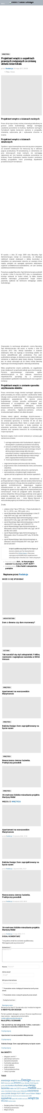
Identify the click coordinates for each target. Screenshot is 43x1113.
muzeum (18, 1091)
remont (28, 1093)
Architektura (9, 618)
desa (19, 1081)
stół (30, 1096)
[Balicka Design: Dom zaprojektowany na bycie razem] (21, 707)
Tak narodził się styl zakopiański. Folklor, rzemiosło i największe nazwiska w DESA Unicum (21, 656)
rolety (2, 1096)
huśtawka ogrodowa (11, 1063)
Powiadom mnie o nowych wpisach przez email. (20, 995)
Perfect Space (23, 553)
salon (5, 1096)
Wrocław (4, 1101)
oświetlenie (33, 1090)
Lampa (25, 1085)
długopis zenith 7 (10, 1056)
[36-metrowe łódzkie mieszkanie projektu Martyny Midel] (21, 776)
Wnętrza (6, 687)
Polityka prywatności (11, 1108)
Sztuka (6, 650)
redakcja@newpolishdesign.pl (11, 1018)
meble (32, 1088)
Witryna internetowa (9, 980)
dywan (23, 1083)
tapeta (13, 1098)
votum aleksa (9, 1065)
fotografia (35, 1083)
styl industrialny (14, 1096)
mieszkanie (8, 1091)
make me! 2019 (15, 1088)
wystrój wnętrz (12, 1101)
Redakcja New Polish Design (14, 1105)
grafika (3, 1085)
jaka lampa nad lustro (11, 1059)
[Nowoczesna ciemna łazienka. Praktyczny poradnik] (21, 742)
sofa (8, 1096)
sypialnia (6, 1098)
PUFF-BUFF (21, 1093)
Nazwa (4, 967)
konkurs (11, 1085)
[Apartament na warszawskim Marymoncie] (21, 673)
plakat (3, 1093)
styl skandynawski (24, 1096)
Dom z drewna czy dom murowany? (18, 622)
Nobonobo (24, 1091)
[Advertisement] (21, 28)
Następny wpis (7, 1005)
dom (2, 1083)
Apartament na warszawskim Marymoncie (15, 692)
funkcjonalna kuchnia (11, 1069)
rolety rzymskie (9, 1071)
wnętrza (33, 1098)
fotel (31, 1083)
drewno (17, 1083)
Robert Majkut (36, 1093)
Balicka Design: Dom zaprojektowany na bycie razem (20, 727)
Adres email (6, 972)
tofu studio (18, 1098)
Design (26, 1080)
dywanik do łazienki (11, 1061)
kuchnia (18, 1085)
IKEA (6, 1085)
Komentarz (6, 947)
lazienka (5, 1088)
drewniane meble (9, 1083)
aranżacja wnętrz (9, 1080)
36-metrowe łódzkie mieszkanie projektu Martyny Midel (21, 796)
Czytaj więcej (6, 1031)
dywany (27, 1083)
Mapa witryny (9, 1110)
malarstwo (24, 1088)
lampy (32, 1085)
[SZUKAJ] (40, 2)
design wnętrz (35, 1080)
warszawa (25, 1098)
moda (14, 1091)
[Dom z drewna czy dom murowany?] (21, 598)
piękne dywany (9, 1067)
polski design (11, 1093)
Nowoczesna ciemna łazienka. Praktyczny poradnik (16, 761)
